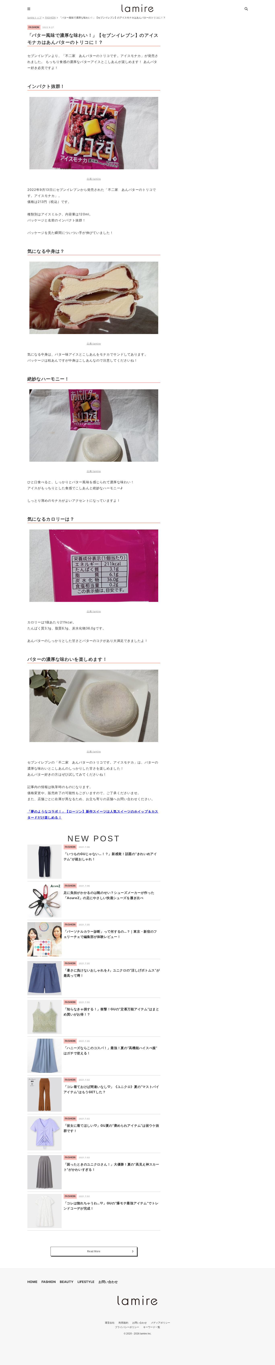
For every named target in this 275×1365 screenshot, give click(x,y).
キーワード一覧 (151, 1327)
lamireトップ (34, 17)
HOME (32, 1282)
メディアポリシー (160, 1322)
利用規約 (123, 1322)
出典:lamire (94, 178)
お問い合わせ (108, 1282)
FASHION (50, 17)
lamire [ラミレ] (137, 8)
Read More (93, 1251)
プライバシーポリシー (127, 1327)
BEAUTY (66, 1282)
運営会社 (110, 1322)
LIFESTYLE (86, 1282)
